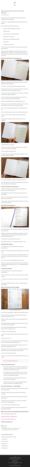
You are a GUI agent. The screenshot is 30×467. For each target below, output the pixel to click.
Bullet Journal (4, 425)
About (15, 456)
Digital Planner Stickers (5, 445)
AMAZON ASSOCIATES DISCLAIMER (15, 457)
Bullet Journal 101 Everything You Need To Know (15, 458)
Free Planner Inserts (15, 461)
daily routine (12, 44)
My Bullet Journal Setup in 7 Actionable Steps (9, 416)
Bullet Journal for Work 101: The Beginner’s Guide (11, 428)
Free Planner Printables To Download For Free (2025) (15, 462)
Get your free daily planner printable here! (10, 360)
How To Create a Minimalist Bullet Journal (8, 419)
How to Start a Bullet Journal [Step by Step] (8, 413)
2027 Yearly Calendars (5, 441)
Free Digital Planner (4, 443)
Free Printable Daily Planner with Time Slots (9, 429)
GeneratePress (19, 465)
